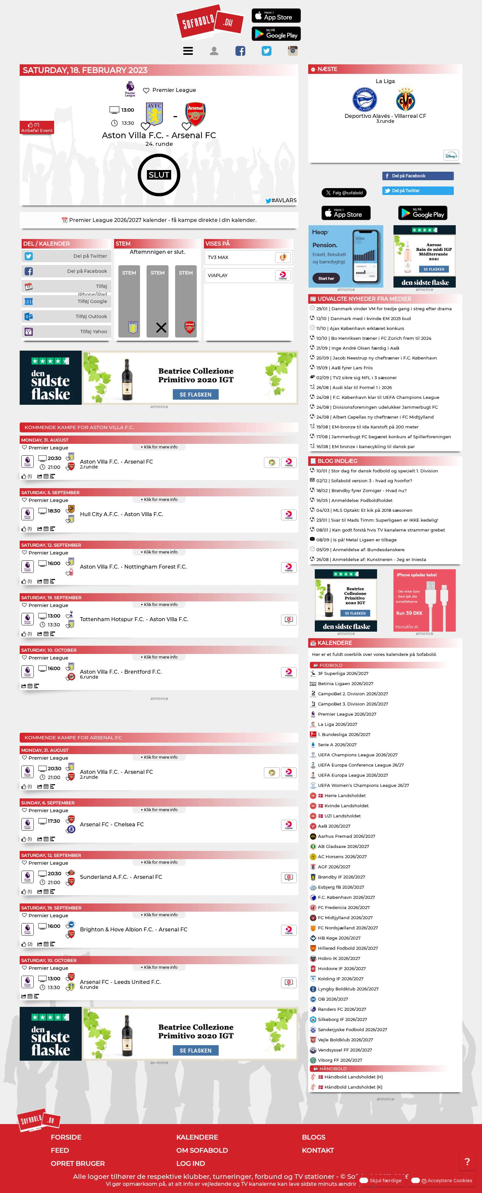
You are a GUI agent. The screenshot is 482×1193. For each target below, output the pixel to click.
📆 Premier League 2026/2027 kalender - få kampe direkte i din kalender (158, 220)
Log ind (190, 1163)
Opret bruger (78, 1163)
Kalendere (197, 1137)
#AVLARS (284, 200)
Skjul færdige (386, 1180)
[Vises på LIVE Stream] (289, 620)
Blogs (313, 1137)
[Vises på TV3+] (272, 462)
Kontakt (318, 1150)
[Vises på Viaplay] (289, 462)
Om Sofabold (202, 1150)
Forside (66, 1137)
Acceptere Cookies (450, 1180)
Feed (60, 1150)
